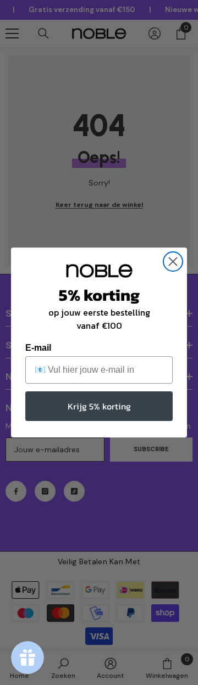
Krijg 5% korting (99, 406)
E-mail (38, 347)
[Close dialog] (173, 261)
